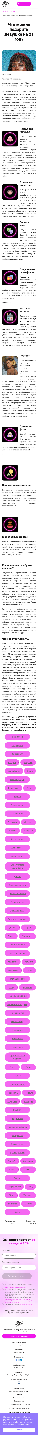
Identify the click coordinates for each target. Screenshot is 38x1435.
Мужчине (27, 987)
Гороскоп (12, 822)
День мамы (17, 847)
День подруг (17, 856)
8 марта (12, 762)
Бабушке (28, 762)
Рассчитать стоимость (19, 1336)
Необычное (17, 1038)
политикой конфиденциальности (16, 1287)
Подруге (29, 1093)
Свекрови (28, 1161)
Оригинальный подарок (17, 1057)
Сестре (17, 1178)
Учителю (12, 1203)
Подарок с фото (17, 1084)
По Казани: (19, 1350)
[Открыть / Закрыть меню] (34, 4)
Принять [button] (19, 1429)
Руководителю (17, 1152)
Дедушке (28, 830)
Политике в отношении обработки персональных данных (20, 1301)
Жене (11, 936)
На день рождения (17, 996)
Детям (17, 876)
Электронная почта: (19, 1342)
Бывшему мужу (17, 779)
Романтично (17, 1144)
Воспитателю (17, 805)
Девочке (28, 822)
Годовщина (17, 813)
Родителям (17, 1118)
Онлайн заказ (19, 1388)
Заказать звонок (24, 4)
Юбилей (29, 1203)
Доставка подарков (17, 919)
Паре (28, 1067)
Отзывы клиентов (19, 1398)
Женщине (27, 936)
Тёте (11, 1195)
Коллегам (13, 962)
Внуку (29, 788)
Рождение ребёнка (17, 1127)
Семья (28, 1169)
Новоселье (17, 1047)
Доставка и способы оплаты (19, 1391)
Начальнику (17, 1021)
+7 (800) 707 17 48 (19, 1352)
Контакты (19, 1395)
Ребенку (17, 1110)
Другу (28, 927)
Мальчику (13, 970)
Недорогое (17, 1030)
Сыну (30, 1186)
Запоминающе (17, 944)
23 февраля (17, 754)
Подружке (12, 1101)
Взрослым (13, 788)
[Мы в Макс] (17, 1360)
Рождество (17, 1135)
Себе (11, 1169)
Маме (29, 970)
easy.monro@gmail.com (19, 1345)
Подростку (13, 1093)
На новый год (17, 1013)
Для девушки (17, 902)
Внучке (17, 796)
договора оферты (25, 1304)
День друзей (17, 839)
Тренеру (27, 1195)
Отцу (12, 1067)
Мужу (11, 987)
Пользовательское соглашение (19, 1408)
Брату (30, 771)
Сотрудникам (14, 1186)
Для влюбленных (17, 893)
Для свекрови (17, 910)
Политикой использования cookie (16, 1425)
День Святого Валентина (17, 866)
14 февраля (17, 745)
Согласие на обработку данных (19, 1404)
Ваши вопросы (19, 1401)
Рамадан (28, 1101)
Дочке (12, 927)
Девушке (12, 830)
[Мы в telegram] (21, 1360)
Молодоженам (17, 979)
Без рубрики (14, 771)
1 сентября (17, 737)
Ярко (17, 1212)
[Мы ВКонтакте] (19, 1383)
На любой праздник (17, 1004)
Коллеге (29, 962)
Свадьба (12, 1161)
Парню (17, 1076)
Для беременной (17, 885)
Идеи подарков (17, 953)
